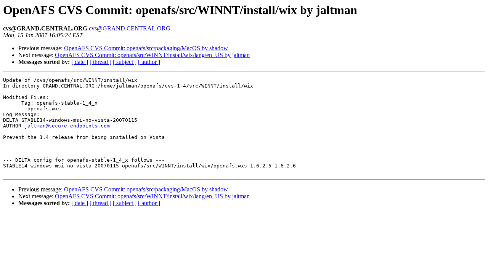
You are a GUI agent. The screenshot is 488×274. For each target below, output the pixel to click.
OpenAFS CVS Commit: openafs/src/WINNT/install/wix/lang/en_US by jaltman (152, 55)
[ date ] (79, 62)
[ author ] (149, 62)
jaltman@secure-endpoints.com (67, 126)
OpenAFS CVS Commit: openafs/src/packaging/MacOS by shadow (146, 48)
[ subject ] (124, 62)
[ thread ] (100, 62)
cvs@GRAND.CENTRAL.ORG (129, 28)
